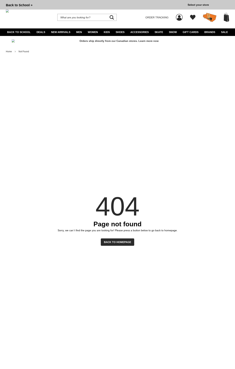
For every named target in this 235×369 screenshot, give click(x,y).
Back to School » (19, 5)
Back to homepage (117, 242)
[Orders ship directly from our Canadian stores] (117, 42)
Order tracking (157, 17)
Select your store (198, 4)
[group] (95, 4)
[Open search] (112, 17)
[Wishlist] (193, 17)
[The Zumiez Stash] (209, 17)
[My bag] (226, 17)
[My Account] (179, 15)
